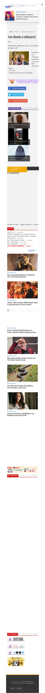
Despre (19, 688)
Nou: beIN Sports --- (16, 244)
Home (12, 688)
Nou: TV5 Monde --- (16, 242)
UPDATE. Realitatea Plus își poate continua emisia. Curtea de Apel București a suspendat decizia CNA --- (21, 236)
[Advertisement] (25, 437)
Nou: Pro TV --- (15, 232)
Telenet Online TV (27, 681)
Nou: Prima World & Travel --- (20, 240)
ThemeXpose (30, 683)
